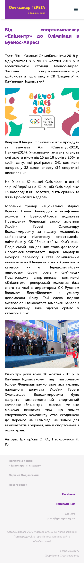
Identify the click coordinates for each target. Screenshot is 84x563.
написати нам (65, 504)
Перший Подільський (24, 475)
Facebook (68, 494)
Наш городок (18, 485)
